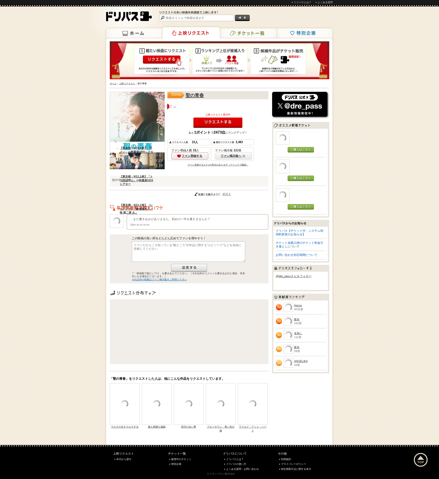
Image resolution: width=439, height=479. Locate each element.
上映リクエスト (191, 33)
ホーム (134, 33)
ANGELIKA (301, 361)
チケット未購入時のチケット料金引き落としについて (299, 244)
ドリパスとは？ (302, 2)
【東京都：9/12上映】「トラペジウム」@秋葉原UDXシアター (136, 180)
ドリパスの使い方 (236, 464)
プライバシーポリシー (293, 464)
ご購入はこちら (301, 150)
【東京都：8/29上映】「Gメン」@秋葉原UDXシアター (136, 151)
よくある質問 (325, 2)
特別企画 (303, 33)
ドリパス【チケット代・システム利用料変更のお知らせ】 (299, 232)
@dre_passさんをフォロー (294, 276)
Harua (298, 305)
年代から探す (123, 459)
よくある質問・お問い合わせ (242, 469)
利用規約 (286, 459)
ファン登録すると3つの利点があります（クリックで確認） (217, 164)
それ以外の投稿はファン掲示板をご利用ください (159, 279)
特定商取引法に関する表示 (296, 469)
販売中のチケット (181, 459)
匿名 (297, 319)
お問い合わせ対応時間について (296, 255)
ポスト (226, 194)
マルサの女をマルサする (125, 426)
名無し (298, 333)
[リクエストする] (217, 123)
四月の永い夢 (188, 426)
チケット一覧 (247, 33)
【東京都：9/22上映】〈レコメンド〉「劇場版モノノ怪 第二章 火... (136, 208)
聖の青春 (195, 95)
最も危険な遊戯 (157, 426)
